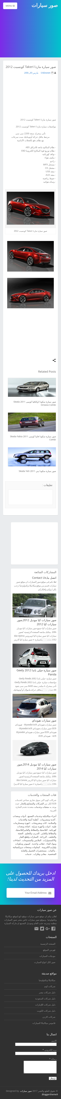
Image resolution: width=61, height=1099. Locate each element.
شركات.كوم (49, 986)
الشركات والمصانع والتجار (32, 803)
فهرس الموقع (49, 949)
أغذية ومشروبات (47, 819)
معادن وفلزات (39, 854)
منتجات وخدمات (41, 806)
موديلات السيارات (47, 956)
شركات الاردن (48, 1016)
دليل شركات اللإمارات (45, 1004)
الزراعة (43, 836)
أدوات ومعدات (19, 816)
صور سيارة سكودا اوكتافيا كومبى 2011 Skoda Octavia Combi (34, 403)
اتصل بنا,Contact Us (44, 578)
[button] (54, 360)
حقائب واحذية (38, 843)
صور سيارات (26, 1090)
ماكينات (51, 850)
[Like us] (53, 929)
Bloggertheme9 (50, 1094)
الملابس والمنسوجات (31, 840)
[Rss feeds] (36, 929)
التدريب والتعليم (32, 833)
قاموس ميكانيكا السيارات (43, 1022)
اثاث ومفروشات (39, 822)
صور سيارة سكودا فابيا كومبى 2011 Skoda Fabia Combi (33, 438)
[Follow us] (42, 929)
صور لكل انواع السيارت (44, 962)
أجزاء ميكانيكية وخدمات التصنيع (42, 816)
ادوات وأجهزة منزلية (41, 826)
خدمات (28, 854)
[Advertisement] (30, 34)
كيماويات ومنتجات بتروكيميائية (26, 847)
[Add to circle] (47, 929)
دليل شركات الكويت (46, 1010)
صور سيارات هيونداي (44, 720)
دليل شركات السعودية (45, 998)
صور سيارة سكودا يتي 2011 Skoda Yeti (37, 471)
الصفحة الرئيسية (47, 943)
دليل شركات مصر (47, 992)
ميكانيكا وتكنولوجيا (47, 980)
